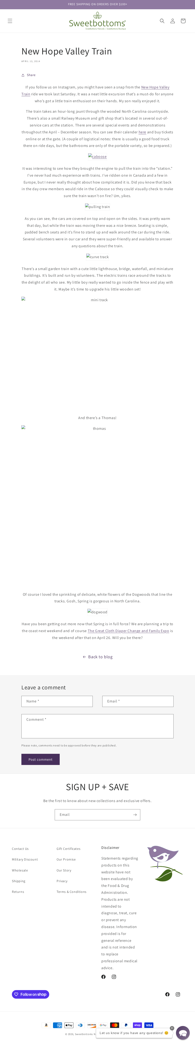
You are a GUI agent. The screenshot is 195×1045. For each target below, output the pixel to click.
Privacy (62, 881)
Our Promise (66, 859)
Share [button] (31, 75)
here (142, 132)
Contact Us (20, 849)
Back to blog (100, 656)
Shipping (18, 881)
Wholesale (20, 870)
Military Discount (25, 859)
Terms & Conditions (72, 892)
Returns (18, 892)
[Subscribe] (135, 814)
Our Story (64, 870)
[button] (10, 21)
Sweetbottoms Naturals (90, 1034)
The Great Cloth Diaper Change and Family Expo (128, 630)
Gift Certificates (68, 849)
